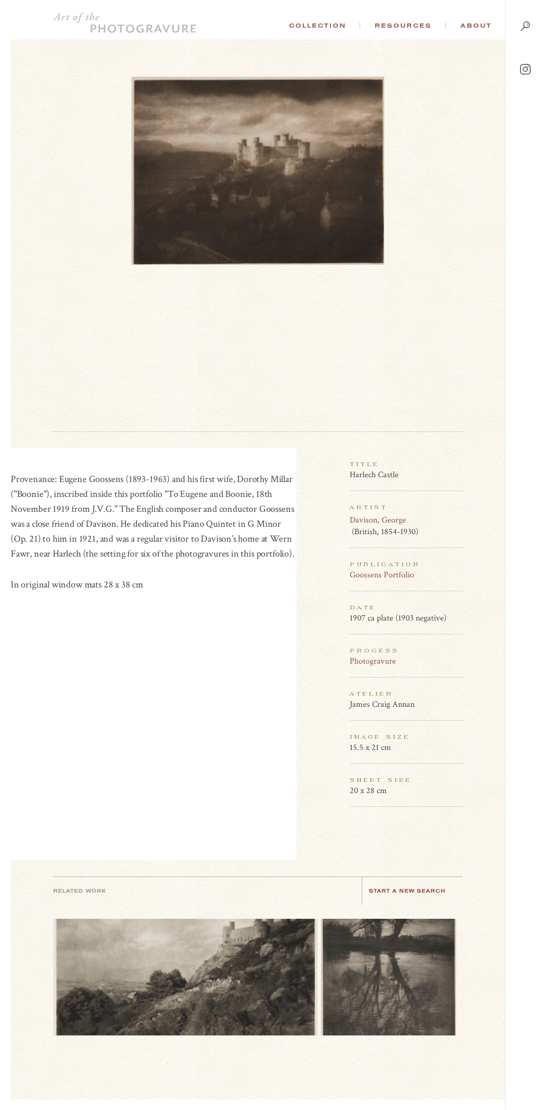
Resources (403, 25)
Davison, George (378, 520)
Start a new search (407, 890)
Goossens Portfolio (382, 575)
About (476, 25)
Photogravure (373, 661)
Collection (317, 25)
